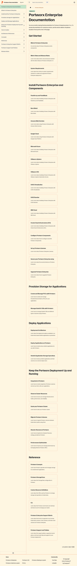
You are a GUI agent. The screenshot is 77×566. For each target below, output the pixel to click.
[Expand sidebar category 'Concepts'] (24, 36)
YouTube (54, 560)
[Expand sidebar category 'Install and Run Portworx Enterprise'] (24, 13)
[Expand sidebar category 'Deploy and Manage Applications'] (24, 21)
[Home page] (30, 7)
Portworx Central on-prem (13, 563)
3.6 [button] (21, 2)
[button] (13, 51)
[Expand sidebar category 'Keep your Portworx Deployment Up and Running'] (24, 25)
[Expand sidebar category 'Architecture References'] (24, 33)
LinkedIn (54, 563)
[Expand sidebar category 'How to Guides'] (24, 29)
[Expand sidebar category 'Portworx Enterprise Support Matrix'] (24, 44)
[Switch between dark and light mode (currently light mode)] (74, 2)
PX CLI (24, 563)
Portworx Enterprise (11, 560)
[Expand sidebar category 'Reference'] (24, 40)
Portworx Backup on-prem (39, 560)
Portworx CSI (25, 560)
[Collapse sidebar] (13, 552)
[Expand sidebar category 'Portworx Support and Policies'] (24, 47)
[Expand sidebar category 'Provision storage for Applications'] (24, 17)
